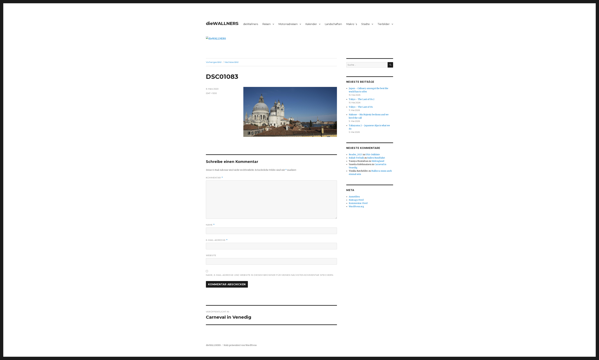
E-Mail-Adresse (217, 240)
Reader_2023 (355, 154)
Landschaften (333, 24)
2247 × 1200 (211, 93)
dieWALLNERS (222, 23)
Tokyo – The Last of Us (361, 107)
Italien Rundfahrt (376, 158)
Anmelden (354, 196)
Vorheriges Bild (213, 62)
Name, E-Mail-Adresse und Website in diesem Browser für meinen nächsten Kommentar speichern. (270, 275)
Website (211, 255)
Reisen (266, 24)
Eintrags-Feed (356, 200)
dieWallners (250, 24)
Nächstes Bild (231, 62)
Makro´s (351, 24)
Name (210, 224)
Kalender (311, 24)
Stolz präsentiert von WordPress (240, 345)
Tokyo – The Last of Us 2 (361, 99)
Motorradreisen (288, 24)
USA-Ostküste (373, 154)
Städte (365, 24)
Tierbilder (383, 24)
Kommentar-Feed (358, 203)
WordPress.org (356, 206)
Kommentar (214, 177)
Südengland (378, 161)
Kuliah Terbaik (356, 158)
